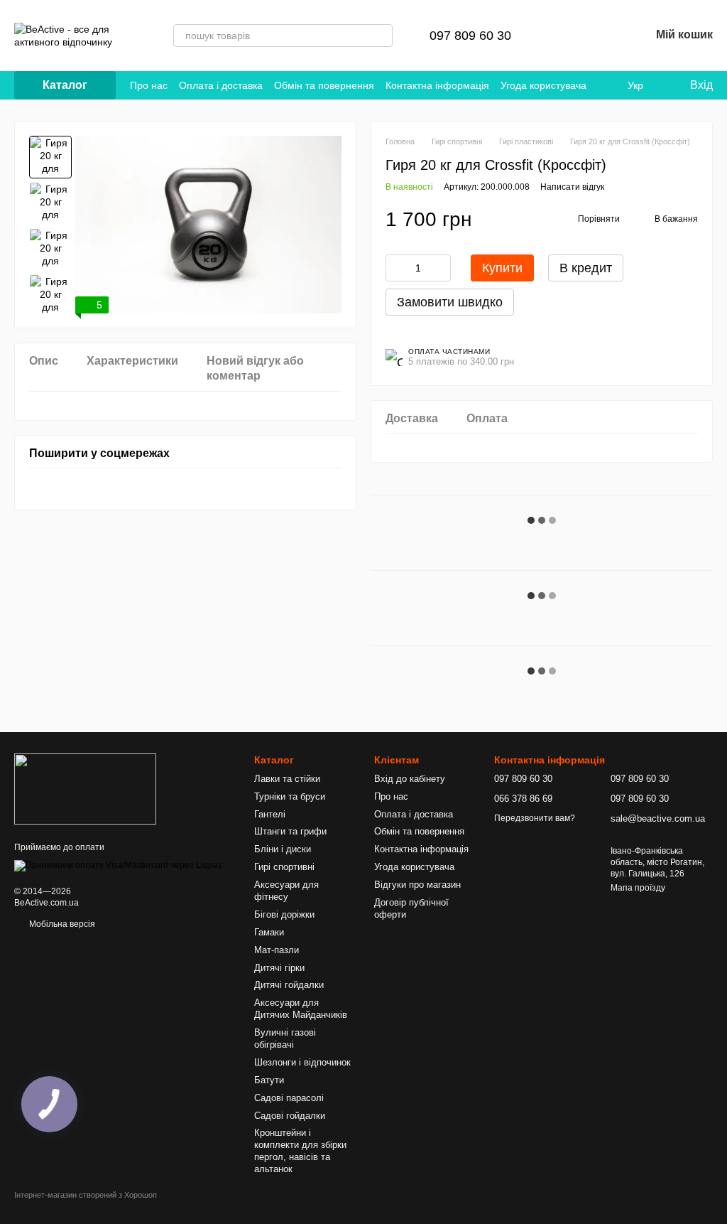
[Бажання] (602, 35)
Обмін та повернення (324, 85)
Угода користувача (543, 85)
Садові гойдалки (289, 1115)
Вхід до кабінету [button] (409, 778)
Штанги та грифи (290, 831)
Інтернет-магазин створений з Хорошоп (85, 1195)
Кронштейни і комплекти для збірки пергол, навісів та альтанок (300, 1150)
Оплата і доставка (221, 85)
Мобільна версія (61, 924)
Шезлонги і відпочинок (302, 1062)
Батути (269, 1080)
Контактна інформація (437, 85)
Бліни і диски (282, 849)
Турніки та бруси (289, 796)
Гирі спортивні (284, 866)
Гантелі (269, 814)
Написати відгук (572, 187)
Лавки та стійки (287, 778)
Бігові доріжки (284, 914)
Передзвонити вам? (534, 818)
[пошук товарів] (381, 35)
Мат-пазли (276, 950)
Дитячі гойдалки (289, 984)
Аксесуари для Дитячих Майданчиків (300, 1008)
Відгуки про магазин (417, 884)
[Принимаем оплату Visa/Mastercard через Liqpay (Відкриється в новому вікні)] (118, 865)
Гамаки (269, 932)
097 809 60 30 (470, 35)
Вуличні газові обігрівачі (285, 1038)
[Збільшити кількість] (440, 268)
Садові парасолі (289, 1098)
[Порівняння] (565, 35)
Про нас (149, 85)
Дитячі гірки (279, 967)
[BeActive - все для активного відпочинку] (85, 788)
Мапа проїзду (638, 888)
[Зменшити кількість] (396, 268)
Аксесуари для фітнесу (286, 890)
